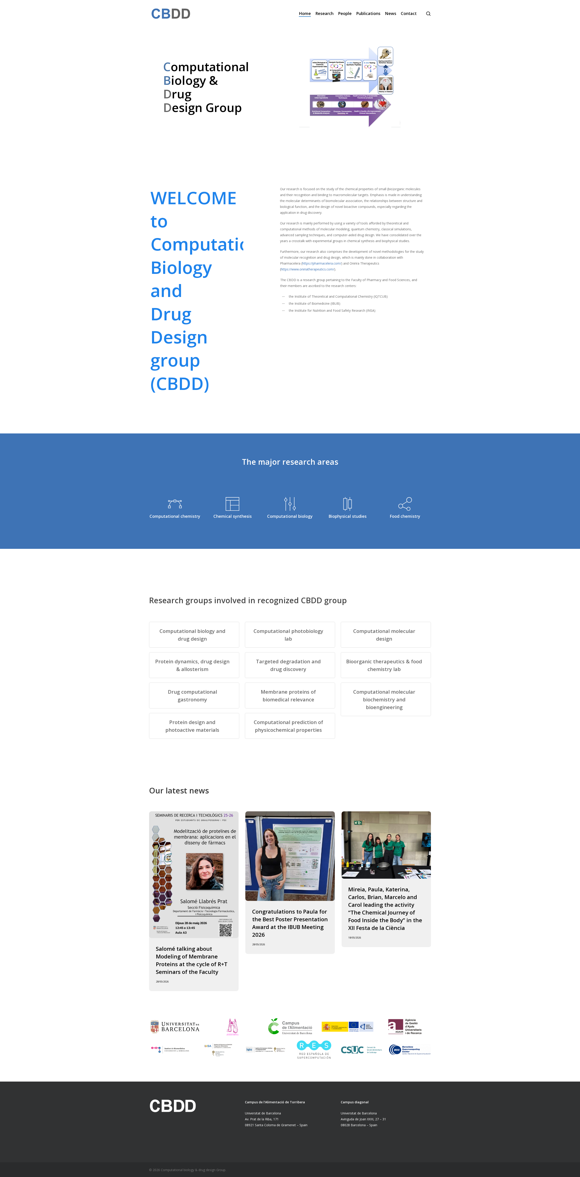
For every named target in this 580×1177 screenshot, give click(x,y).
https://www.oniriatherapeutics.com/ (307, 269)
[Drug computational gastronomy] (194, 695)
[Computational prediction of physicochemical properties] (290, 726)
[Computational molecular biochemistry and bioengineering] (386, 699)
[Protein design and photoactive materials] (194, 726)
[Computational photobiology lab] (290, 634)
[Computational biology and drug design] (194, 634)
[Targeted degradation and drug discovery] (290, 665)
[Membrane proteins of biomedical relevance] (290, 695)
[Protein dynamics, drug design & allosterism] (194, 665)
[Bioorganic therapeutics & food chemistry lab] (386, 665)
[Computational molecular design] (386, 634)
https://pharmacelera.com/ (321, 263)
